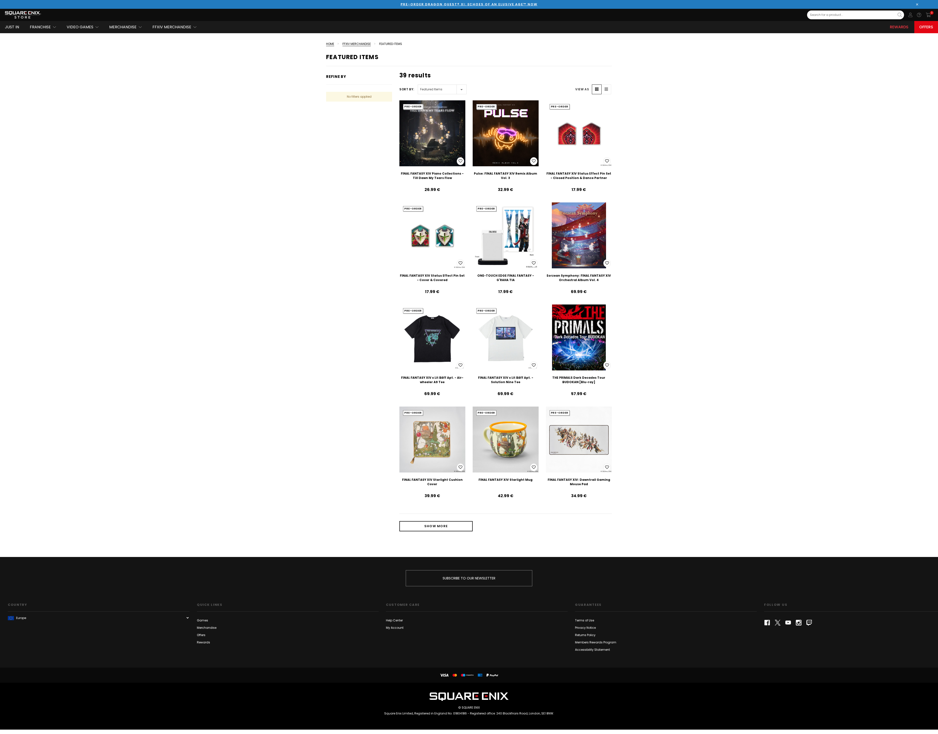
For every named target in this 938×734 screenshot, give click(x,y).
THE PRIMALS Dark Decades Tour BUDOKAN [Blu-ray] (578, 380)
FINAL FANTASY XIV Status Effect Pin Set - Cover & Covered (432, 277)
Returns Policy (585, 635)
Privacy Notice (585, 628)
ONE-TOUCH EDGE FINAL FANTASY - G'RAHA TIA (505, 277)
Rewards (899, 27)
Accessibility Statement (592, 650)
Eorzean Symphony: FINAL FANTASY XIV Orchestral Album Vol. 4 (579, 277)
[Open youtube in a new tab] (788, 622)
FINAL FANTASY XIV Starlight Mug (506, 480)
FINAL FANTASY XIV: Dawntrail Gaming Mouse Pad (579, 482)
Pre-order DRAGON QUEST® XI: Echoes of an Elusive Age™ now (469, 4)
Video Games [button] (80, 27)
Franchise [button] (40, 27)
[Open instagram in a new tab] (799, 622)
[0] (928, 15)
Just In (12, 27)
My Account (395, 628)
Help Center (394, 620)
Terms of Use (584, 620)
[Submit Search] (899, 14)
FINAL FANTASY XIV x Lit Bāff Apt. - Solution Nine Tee (505, 380)
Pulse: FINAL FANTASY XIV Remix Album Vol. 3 (505, 175)
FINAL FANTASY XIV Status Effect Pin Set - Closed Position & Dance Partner (578, 175)
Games (202, 620)
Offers (926, 27)
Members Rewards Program (595, 642)
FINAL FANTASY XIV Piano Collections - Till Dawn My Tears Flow (432, 175)
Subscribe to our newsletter (469, 578)
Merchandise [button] (123, 27)
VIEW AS (582, 89)
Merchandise (206, 628)
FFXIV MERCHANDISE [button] (171, 27)
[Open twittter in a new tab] (778, 622)
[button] (597, 89)
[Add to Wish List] (460, 161)
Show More (436, 526)
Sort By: (406, 89)
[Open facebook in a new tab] (767, 622)
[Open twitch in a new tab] (809, 622)
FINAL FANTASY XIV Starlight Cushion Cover (432, 482)
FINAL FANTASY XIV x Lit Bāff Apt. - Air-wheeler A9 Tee (432, 380)
